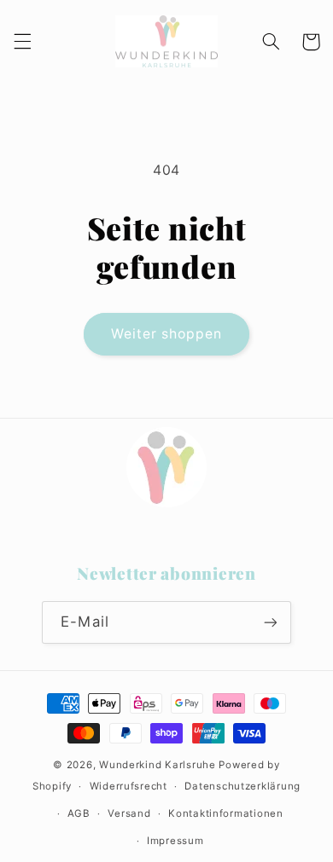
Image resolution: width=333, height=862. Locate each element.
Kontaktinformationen (225, 813)
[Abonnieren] (269, 622)
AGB (79, 813)
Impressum (175, 841)
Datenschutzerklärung (242, 786)
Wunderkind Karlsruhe (157, 765)
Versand (129, 813)
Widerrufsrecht (128, 786)
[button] (22, 41)
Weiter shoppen (167, 334)
